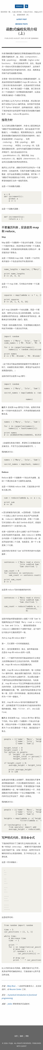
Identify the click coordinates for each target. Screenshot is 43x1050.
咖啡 (21, 1036)
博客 (27, 1036)
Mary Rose (11, 986)
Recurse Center (15, 989)
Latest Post (21, 19)
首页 (16, 1036)
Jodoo (10, 1004)
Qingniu (34, 38)
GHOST (23, 1046)
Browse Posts (21, 24)
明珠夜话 (19, 6)
